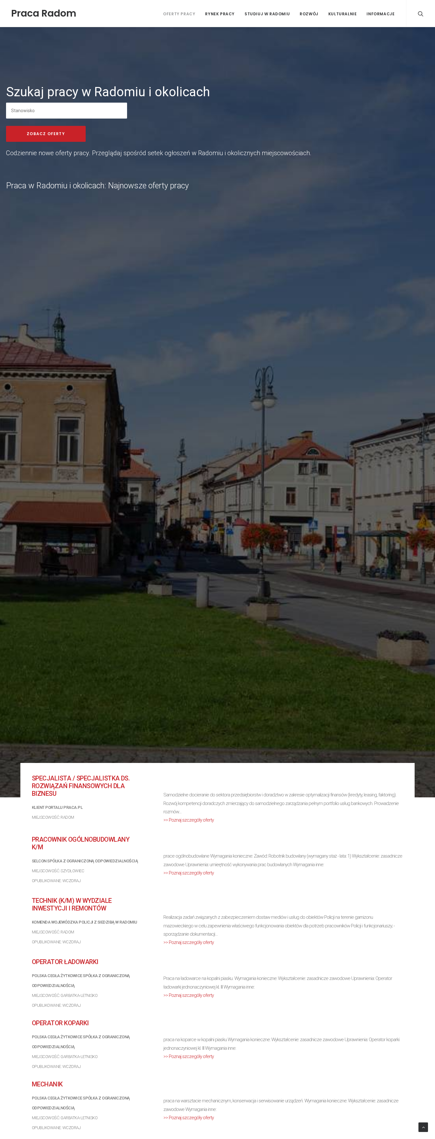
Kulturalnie (342, 14)
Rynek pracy (220, 14)
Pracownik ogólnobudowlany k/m (80, 843)
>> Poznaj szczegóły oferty (188, 820)
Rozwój (309, 14)
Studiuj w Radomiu (267, 14)
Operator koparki (60, 1023)
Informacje (381, 14)
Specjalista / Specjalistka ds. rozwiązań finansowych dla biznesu (81, 785)
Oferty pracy (179, 14)
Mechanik (47, 1084)
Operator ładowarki (65, 962)
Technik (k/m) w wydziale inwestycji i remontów (72, 904)
